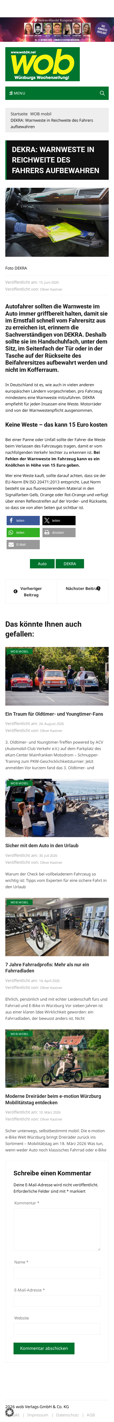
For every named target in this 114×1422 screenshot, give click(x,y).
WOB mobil (20, 651)
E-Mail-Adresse (29, 1290)
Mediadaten (14, 5)
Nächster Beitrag (83, 588)
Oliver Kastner (51, 289)
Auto (42, 563)
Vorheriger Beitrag (31, 591)
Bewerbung (14, 11)
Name (21, 1262)
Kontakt (65, 5)
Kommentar (26, 1202)
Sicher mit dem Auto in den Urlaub (41, 845)
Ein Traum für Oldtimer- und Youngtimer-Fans (54, 714)
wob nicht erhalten (42, 5)
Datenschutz (67, 1415)
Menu (18, 93)
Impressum (84, 5)
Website (21, 1318)
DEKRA (70, 563)
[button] (102, 93)
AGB (91, 1415)
